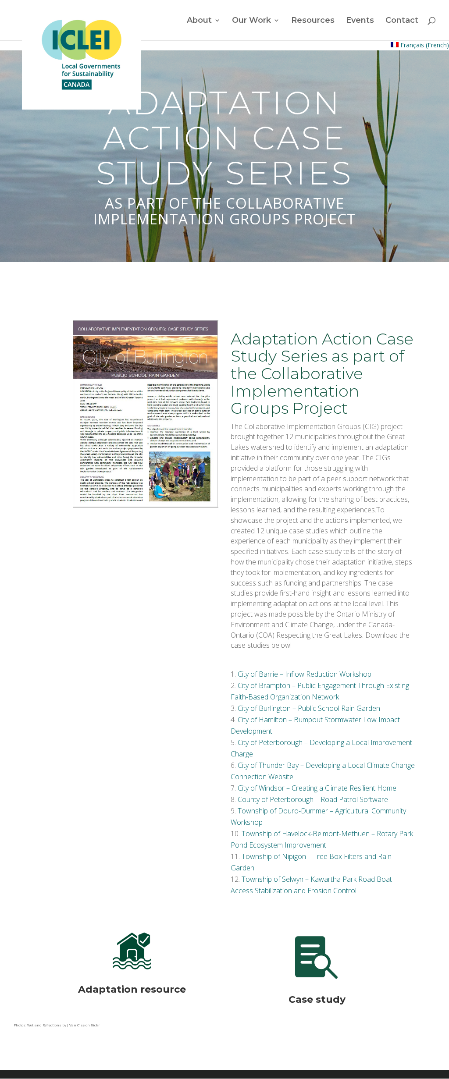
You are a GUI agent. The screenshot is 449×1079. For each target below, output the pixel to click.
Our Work (251, 21)
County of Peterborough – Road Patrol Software (313, 799)
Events (360, 21)
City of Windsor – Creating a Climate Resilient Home (317, 788)
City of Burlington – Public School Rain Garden (309, 708)
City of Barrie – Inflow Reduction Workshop (304, 674)
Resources (313, 21)
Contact (401, 21)
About (199, 21)
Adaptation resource (132, 989)
